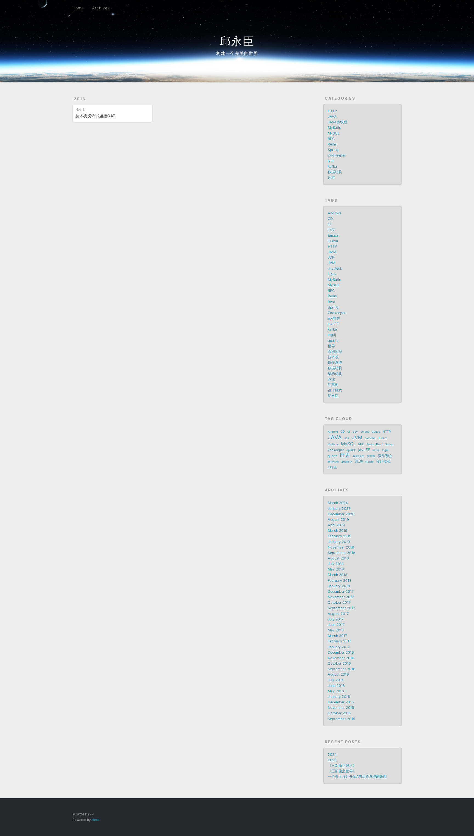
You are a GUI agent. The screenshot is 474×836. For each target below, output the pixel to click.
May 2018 (336, 569)
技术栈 (333, 357)
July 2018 (336, 564)
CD (330, 219)
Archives (101, 7)
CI (329, 224)
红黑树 (333, 385)
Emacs (333, 235)
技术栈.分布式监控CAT (95, 115)
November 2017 (341, 597)
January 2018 (339, 586)
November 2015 (341, 708)
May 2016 (336, 691)
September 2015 (341, 719)
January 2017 (339, 647)
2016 (80, 98)
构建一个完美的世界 (237, 53)
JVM (331, 263)
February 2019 (339, 536)
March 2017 (337, 636)
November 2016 (341, 658)
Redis (332, 144)
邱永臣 (237, 41)
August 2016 (338, 674)
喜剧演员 (335, 352)
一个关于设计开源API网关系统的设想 (357, 777)
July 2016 (336, 680)
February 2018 (339, 580)
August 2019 (338, 520)
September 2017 (341, 608)
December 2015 (341, 702)
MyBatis (334, 127)
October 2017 (339, 602)
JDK (331, 257)
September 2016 (341, 669)
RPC (331, 139)
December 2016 (341, 652)
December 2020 (341, 514)
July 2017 (335, 619)
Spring (333, 150)
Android (334, 213)
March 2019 (337, 531)
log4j (332, 335)
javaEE (333, 324)
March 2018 (337, 575)
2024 (332, 755)
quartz (333, 341)
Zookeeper (337, 155)
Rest (331, 302)
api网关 (334, 318)
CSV (331, 230)
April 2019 (336, 525)
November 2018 (341, 547)
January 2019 (339, 542)
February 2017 (339, 641)
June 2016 (336, 686)
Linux (332, 274)
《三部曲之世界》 (342, 771)
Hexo (96, 820)
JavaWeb (335, 269)
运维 (331, 177)
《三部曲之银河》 (342, 766)
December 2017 (341, 591)
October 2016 (339, 663)
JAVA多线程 (337, 122)
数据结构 (335, 172)
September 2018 (341, 553)
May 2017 (336, 630)
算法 (331, 379)
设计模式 (335, 390)
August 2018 (338, 558)
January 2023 (339, 509)
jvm (331, 161)
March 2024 (338, 503)
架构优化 (335, 374)
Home (78, 7)
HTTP (332, 111)
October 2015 (339, 713)
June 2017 (336, 625)
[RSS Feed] (388, 7)
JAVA (332, 116)
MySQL (334, 133)
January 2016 (339, 697)
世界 (331, 346)
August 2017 (338, 614)
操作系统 (335, 362)
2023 (332, 760)
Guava (333, 241)
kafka (332, 166)
